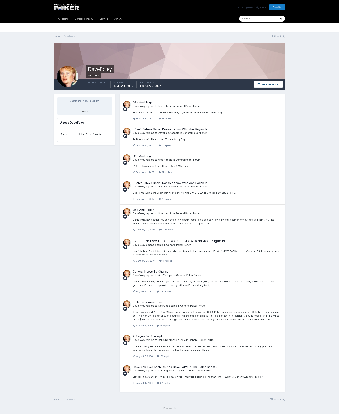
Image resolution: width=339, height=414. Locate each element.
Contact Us (169, 408)
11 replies (166, 145)
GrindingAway (166, 370)
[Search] (281, 19)
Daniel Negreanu (84, 18)
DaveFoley (139, 106)
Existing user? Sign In (251, 7)
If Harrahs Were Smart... (149, 302)
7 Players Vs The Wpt (147, 336)
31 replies (166, 118)
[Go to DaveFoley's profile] (127, 105)
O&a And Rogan (143, 102)
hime (160, 106)
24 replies (165, 291)
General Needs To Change (150, 271)
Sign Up (277, 7)
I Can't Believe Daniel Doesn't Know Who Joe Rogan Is (170, 129)
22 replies (165, 383)
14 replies (165, 325)
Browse (104, 18)
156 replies (165, 356)
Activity (118, 18)
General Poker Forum (188, 106)
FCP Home (63, 18)
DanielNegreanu (167, 339)
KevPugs (163, 305)
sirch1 (161, 275)
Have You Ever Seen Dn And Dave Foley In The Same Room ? (175, 367)
